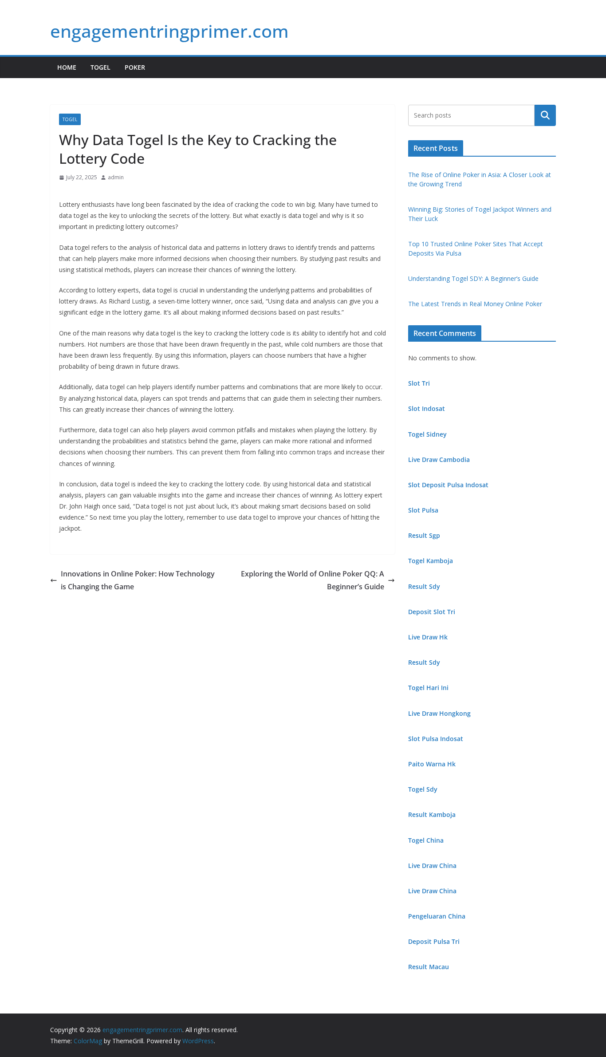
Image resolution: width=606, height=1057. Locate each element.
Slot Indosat (426, 408)
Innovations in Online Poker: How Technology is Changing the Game (138, 580)
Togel (100, 67)
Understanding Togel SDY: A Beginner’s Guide (473, 278)
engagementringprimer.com (169, 31)
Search (545, 115)
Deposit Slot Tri (431, 611)
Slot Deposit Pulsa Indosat (448, 485)
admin (116, 177)
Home (66, 67)
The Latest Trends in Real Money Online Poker (475, 304)
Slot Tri (419, 383)
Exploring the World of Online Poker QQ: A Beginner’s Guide (312, 580)
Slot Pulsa (423, 510)
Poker (135, 67)
